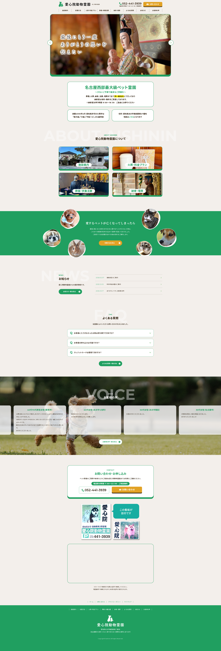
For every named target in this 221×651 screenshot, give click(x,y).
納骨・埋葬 (117, 10)
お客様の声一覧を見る (110, 442)
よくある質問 (130, 10)
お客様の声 (155, 10)
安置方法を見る (110, 243)
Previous (50, 42)
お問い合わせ (101, 602)
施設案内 (65, 10)
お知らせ (143, 10)
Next (171, 42)
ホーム (91, 602)
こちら (131, 117)
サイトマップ (127, 602)
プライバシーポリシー (114, 602)
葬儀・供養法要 (104, 10)
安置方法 (78, 10)
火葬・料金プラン (91, 10)
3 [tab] (112, 72)
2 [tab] (110, 72)
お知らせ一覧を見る (69, 291)
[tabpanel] (110, 44)
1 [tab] (108, 72)
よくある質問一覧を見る (109, 363)
